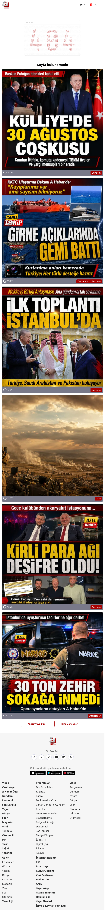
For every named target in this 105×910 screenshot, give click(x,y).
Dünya (6, 813)
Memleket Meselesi (47, 813)
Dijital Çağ (42, 844)
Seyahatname (44, 817)
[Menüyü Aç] (101, 4)
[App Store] (38, 773)
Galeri (5, 857)
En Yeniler (8, 862)
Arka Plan (41, 809)
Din (4, 839)
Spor (5, 817)
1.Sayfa (40, 852)
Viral (5, 826)
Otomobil (8, 835)
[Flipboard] (63, 757)
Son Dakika (9, 804)
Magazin (7, 822)
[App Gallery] (69, 773)
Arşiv (39, 883)
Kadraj (39, 796)
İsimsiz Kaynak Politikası (51, 905)
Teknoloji (7, 830)
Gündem (7, 796)
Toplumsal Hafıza (46, 800)
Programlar (43, 782)
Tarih (5, 844)
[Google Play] (54, 773)
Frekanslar (42, 879)
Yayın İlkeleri (44, 901)
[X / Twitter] (41, 757)
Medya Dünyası (45, 835)
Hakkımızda (43, 897)
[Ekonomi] (71, 4)
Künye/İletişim (45, 870)
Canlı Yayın (8, 787)
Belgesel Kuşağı (45, 822)
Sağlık (5, 848)
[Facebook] (34, 757)
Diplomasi (42, 826)
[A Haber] (5, 5)
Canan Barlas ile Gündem (50, 804)
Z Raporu (41, 848)
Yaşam (6, 809)
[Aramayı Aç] (96, 4)
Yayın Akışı (42, 888)
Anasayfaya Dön (37, 723)
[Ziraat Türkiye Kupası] (91, 4)
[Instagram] (49, 757)
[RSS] (71, 757)
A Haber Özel (10, 791)
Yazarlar (7, 852)
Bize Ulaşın (42, 866)
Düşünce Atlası (44, 787)
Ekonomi (7, 800)
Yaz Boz (40, 791)
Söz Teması (42, 830)
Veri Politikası (44, 875)
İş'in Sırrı (41, 839)
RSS (38, 862)
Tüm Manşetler (69, 723)
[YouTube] (56, 757)
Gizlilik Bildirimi (45, 892)
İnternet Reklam (46, 857)
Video (5, 782)
